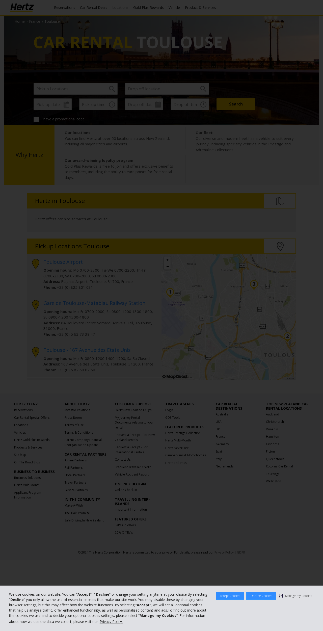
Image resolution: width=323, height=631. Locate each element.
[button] (295, 596)
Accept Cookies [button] (230, 596)
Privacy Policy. (111, 621)
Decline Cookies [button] (261, 596)
